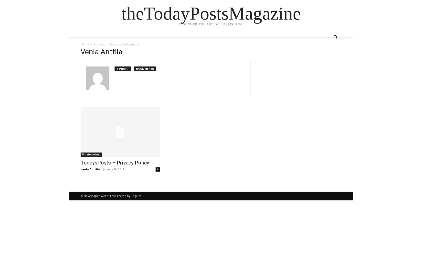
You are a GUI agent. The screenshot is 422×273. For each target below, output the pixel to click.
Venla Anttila (90, 169)
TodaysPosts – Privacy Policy (115, 163)
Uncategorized (91, 154)
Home (85, 44)
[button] (335, 38)
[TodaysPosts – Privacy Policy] (120, 132)
